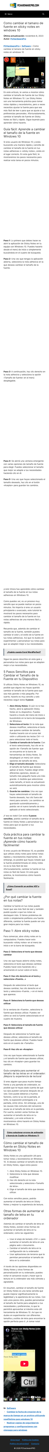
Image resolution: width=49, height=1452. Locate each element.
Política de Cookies (30, 1440)
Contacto (35, 1444)
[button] (43, 14)
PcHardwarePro (18, 39)
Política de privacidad (19, 1444)
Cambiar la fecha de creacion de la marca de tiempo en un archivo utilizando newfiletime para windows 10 (24, 1415)
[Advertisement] (24, 189)
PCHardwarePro (12, 46)
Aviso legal (15, 1440)
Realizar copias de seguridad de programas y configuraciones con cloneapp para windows (21, 1426)
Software (26, 46)
